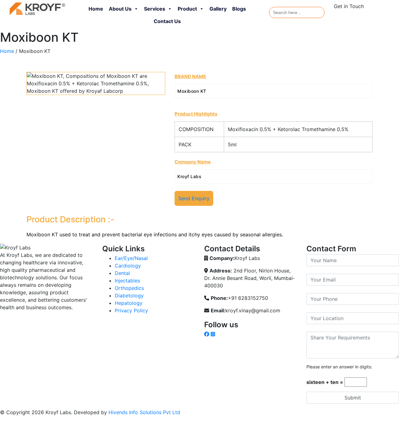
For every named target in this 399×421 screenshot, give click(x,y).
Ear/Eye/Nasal (131, 258)
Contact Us (167, 21)
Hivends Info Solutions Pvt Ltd (144, 412)
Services (154, 9)
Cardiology (128, 266)
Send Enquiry (193, 198)
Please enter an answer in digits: (339, 366)
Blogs (239, 9)
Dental (122, 273)
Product (187, 9)
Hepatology (128, 303)
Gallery (218, 9)
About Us (120, 9)
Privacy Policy (131, 310)
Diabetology (129, 295)
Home (96, 9)
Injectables (127, 280)
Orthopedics (129, 288)
